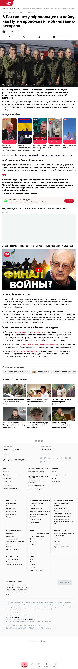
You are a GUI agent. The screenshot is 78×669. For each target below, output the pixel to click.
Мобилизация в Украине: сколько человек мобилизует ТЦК (63, 521)
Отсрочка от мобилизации (62, 516)
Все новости (11, 500)
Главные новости (12, 503)
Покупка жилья (11, 562)
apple (22, 628)
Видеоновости (11, 511)
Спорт (32, 556)
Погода (8, 517)
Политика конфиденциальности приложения (38, 477)
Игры (54, 485)
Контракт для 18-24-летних (63, 514)
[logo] (8, 3)
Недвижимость (12, 556)
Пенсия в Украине (12, 549)
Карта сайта (56, 481)
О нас (4, 468)
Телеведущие (7, 481)
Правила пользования (10, 488)
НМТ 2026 (57, 541)
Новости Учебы (60, 531)
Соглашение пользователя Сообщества (36, 481)
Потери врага (34, 522)
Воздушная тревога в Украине (40, 511)
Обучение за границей (61, 547)
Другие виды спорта (36, 570)
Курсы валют (10, 536)
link (41, 458)
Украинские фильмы (37, 536)
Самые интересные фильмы (39, 533)
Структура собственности (60, 475)
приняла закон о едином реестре (27, 332)
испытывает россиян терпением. (25, 351)
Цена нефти (10, 533)
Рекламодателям (8, 485)
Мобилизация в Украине (63, 500)
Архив (54, 478)
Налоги (8, 547)
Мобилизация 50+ (59, 508)
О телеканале (7, 478)
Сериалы (33, 544)
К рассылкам (64, 582)
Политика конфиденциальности (38, 468)
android (11, 628)
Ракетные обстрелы (36, 503)
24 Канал (5, 8)
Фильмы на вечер (36, 539)
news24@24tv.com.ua (11, 449)
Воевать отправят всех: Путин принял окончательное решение (44, 155)
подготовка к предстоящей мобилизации (39, 344)
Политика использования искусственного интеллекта (36, 472)
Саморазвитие (58, 544)
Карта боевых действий (38, 506)
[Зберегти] (69, 37)
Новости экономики (14, 531)
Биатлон (33, 567)
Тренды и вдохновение (14, 565)
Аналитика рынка (12, 559)
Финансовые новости (13, 539)
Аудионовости (11, 514)
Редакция (6, 471)
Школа (56, 538)
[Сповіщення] (75, 3)
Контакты (55, 468)
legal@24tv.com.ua (29, 619)
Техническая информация (36, 489)
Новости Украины (15, 8)
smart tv (33, 628)
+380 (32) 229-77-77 (17, 617)
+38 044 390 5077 (47, 449)
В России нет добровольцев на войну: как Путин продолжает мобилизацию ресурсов (49, 8)
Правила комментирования (36, 485)
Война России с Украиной (40, 500)
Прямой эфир (10, 509)
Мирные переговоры (37, 509)
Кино (32, 531)
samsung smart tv (45, 628)
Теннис (32, 565)
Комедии (33, 542)
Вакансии (55, 471)
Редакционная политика (10, 475)
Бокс (31, 559)
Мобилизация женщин (61, 511)
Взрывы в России (36, 519)
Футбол (32, 562)
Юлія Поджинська (13, 31)
